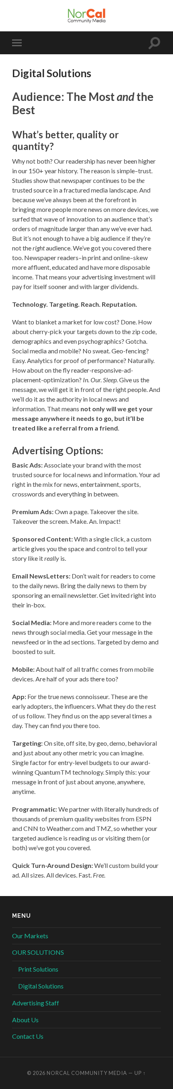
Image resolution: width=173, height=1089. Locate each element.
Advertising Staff (35, 1003)
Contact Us (27, 1036)
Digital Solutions (41, 986)
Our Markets (30, 935)
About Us (25, 1019)
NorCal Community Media (87, 1073)
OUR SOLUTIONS (38, 952)
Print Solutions (38, 969)
